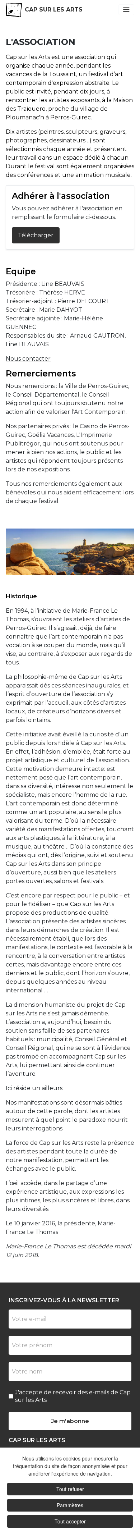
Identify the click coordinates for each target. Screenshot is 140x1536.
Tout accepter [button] (70, 1521)
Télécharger (35, 235)
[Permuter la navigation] (126, 9)
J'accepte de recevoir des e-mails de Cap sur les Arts (73, 1396)
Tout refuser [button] (70, 1488)
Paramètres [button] (70, 1505)
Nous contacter (28, 358)
